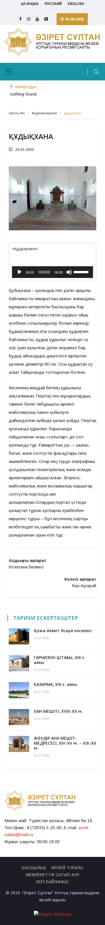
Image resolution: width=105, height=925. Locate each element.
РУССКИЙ (53, 4)
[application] (52, 272)
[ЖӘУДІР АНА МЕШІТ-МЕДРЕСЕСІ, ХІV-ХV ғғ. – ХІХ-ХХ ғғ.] (19, 744)
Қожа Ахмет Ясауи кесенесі (63, 630)
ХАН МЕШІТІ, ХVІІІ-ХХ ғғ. (58, 711)
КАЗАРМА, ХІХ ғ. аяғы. (56, 684)
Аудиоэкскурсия (44, 113)
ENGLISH (76, 4)
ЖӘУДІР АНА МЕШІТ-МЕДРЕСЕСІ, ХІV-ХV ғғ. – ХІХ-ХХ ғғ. (65, 743)
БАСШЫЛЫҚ (34, 867)
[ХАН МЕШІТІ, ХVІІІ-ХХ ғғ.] (19, 717)
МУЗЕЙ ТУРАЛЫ (67, 867)
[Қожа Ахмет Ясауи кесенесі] (19, 636)
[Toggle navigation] (8, 71)
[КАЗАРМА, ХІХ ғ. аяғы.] (19, 690)
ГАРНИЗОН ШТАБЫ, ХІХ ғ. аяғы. (59, 660)
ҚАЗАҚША (30, 4)
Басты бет (17, 113)
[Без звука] (69, 272)
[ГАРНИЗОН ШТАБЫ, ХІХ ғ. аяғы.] (19, 663)
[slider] (82, 271)
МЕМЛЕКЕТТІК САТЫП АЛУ (52, 874)
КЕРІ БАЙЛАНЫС (52, 881)
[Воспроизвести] (19, 272)
